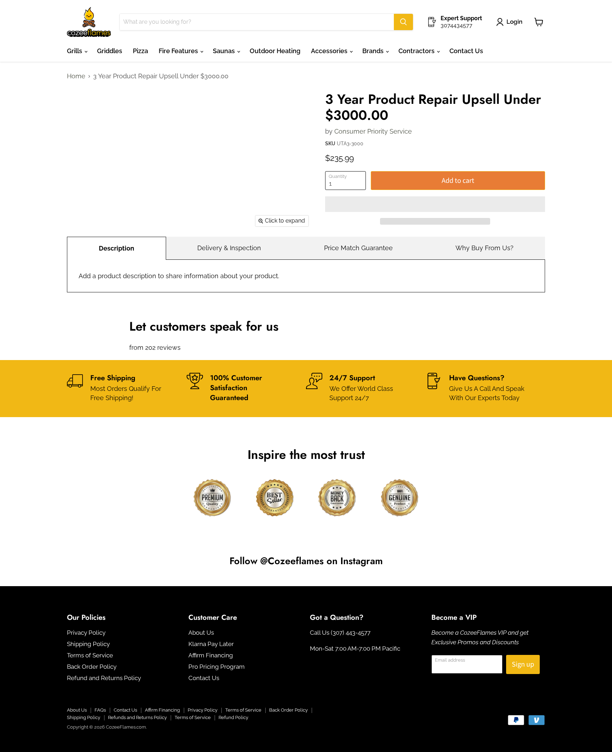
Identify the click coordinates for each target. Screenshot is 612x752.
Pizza (140, 51)
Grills (75, 51)
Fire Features (179, 51)
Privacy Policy (86, 632)
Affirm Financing (210, 655)
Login (514, 21)
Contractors (417, 51)
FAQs (100, 710)
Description (116, 248)
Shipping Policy (88, 643)
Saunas (224, 51)
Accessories (330, 51)
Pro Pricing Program (216, 666)
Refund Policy (233, 717)
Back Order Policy (92, 666)
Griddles (109, 51)
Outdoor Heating (275, 51)
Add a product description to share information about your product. (179, 276)
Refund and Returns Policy (104, 677)
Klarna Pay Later (211, 643)
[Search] (403, 22)
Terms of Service (90, 655)
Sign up (523, 664)
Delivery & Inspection (229, 248)
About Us (201, 632)
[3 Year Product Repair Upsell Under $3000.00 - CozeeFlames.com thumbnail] (80, 97)
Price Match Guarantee (358, 248)
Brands (373, 51)
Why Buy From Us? (484, 248)
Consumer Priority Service (373, 131)
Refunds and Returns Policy (137, 717)
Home (76, 76)
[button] (435, 204)
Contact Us (466, 51)
